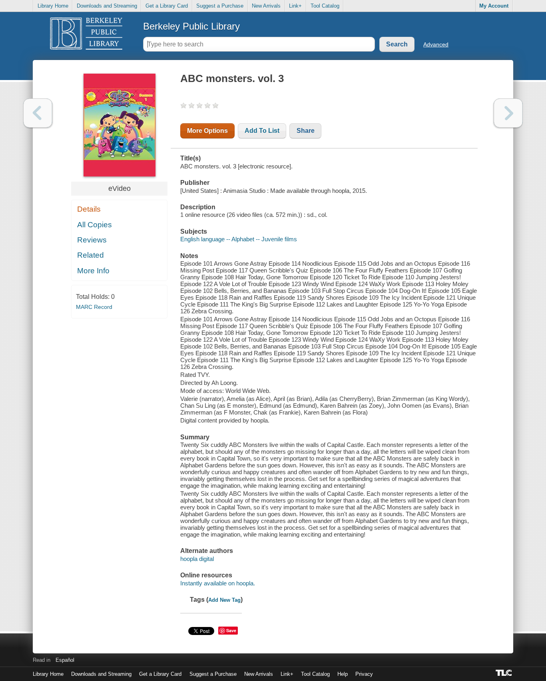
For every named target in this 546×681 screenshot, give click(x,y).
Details (89, 209)
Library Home (53, 6)
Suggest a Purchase (219, 6)
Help (342, 674)
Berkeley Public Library (191, 26)
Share (306, 130)
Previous (37, 113)
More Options (207, 130)
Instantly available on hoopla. (217, 583)
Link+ (295, 6)
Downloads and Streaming (107, 6)
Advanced (435, 44)
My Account (493, 6)
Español (65, 660)
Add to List (262, 130)
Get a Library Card (166, 6)
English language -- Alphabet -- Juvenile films (238, 239)
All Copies (94, 224)
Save (231, 630)
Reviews (92, 240)
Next (508, 113)
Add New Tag (224, 600)
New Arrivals (266, 6)
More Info (93, 270)
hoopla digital (197, 558)
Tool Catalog (325, 6)
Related (90, 255)
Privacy (364, 674)
